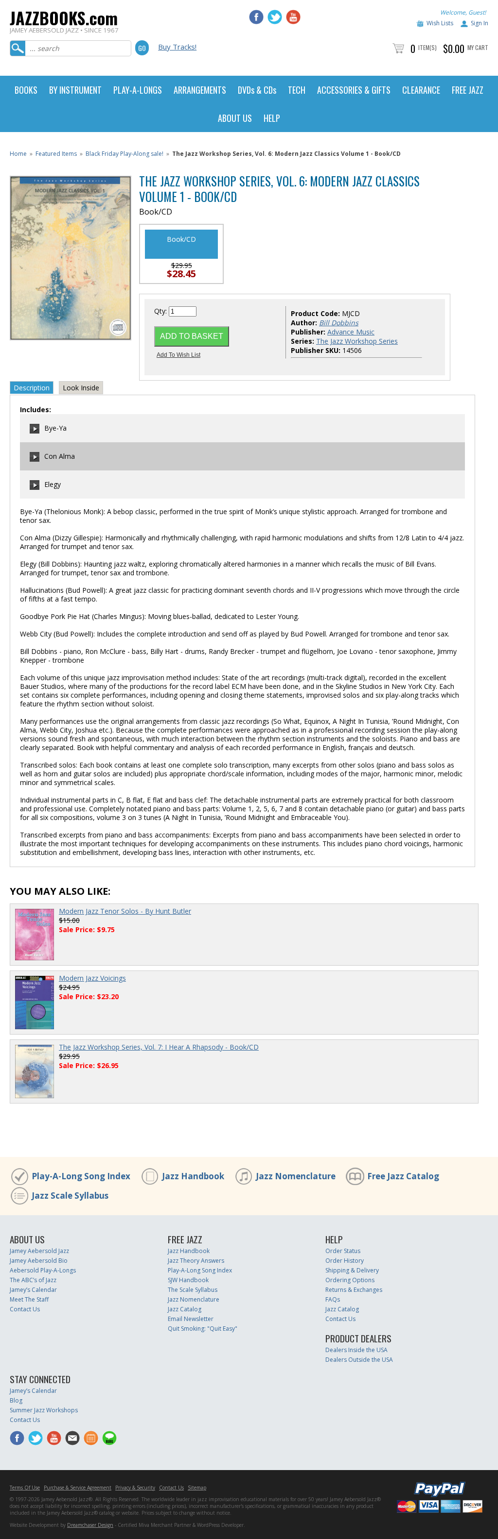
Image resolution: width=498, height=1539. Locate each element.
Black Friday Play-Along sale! (124, 154)
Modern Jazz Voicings (92, 978)
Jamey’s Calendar (33, 1290)
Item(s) (427, 47)
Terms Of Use (25, 1487)
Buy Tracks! (177, 46)
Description (32, 387)
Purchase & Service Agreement (77, 1487)
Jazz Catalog (184, 1309)
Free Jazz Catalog (403, 1176)
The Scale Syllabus (192, 1290)
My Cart (477, 47)
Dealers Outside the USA (359, 1359)
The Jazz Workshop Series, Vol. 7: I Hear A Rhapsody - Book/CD (159, 1047)
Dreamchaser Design (90, 1525)
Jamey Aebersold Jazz (39, 1251)
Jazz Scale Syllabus (70, 1195)
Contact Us (25, 1309)
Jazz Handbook (193, 1176)
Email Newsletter (190, 1319)
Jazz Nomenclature (296, 1176)
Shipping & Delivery (352, 1270)
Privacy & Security (135, 1487)
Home (18, 154)
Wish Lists (440, 23)
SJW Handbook (188, 1280)
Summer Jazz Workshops (44, 1410)
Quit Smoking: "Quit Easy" (202, 1328)
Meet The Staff (29, 1299)
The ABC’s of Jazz (33, 1280)
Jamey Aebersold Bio (39, 1260)
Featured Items (56, 154)
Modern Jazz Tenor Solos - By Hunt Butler (125, 911)
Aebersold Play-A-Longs (43, 1270)
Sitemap (197, 1487)
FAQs (332, 1299)
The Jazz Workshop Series (357, 341)
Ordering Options (349, 1280)
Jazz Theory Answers (196, 1260)
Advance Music (350, 331)
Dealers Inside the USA (356, 1350)
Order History (344, 1260)
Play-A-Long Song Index (81, 1176)
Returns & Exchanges (353, 1290)
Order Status (342, 1251)
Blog (16, 1400)
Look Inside (81, 387)
